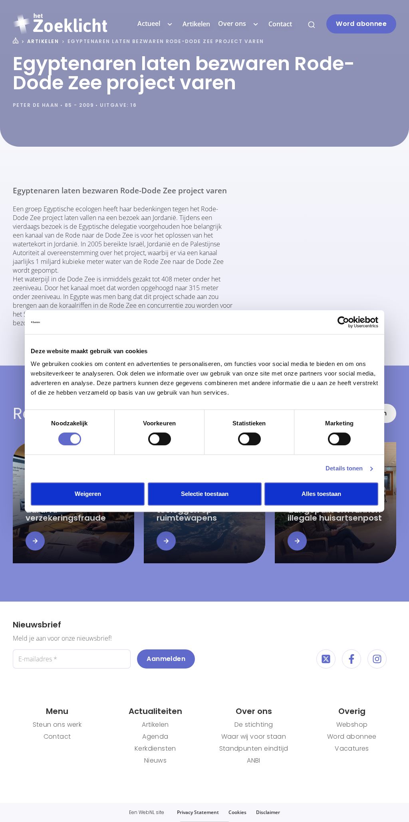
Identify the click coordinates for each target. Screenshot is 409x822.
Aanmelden (166, 658)
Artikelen (196, 24)
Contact (280, 24)
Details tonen (344, 468)
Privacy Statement (198, 812)
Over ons (232, 23)
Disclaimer (268, 812)
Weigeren (88, 493)
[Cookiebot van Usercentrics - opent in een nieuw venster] (343, 322)
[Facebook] (351, 659)
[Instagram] (377, 659)
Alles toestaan (321, 493)
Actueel (148, 23)
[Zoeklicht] (60, 24)
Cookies (237, 812)
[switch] (159, 439)
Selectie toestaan (204, 493)
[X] (326, 659)
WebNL (147, 812)
